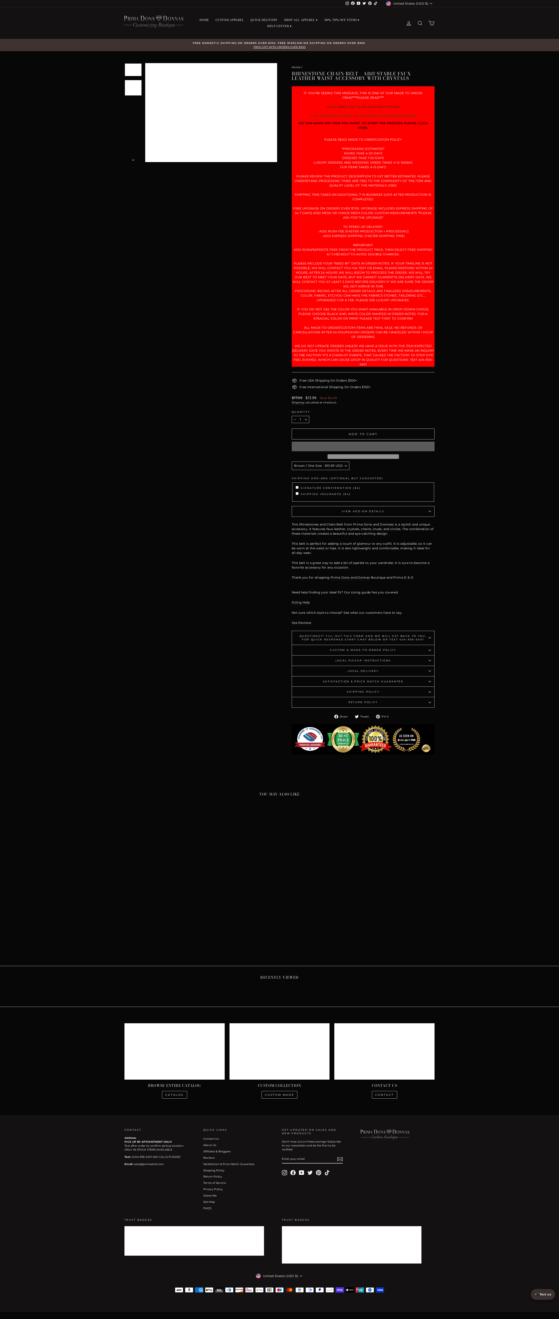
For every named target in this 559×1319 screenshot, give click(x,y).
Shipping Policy (363, 691)
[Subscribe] (340, 1159)
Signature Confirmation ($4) (331, 487)
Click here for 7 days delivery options (363, 107)
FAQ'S (207, 1208)
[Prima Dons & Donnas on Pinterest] (318, 1172)
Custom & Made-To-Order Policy (363, 650)
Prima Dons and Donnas (350, 577)
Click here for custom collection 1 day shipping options (363, 116)
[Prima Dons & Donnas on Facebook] (293, 1172)
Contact (384, 1094)
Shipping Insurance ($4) (326, 494)
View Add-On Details (363, 511)
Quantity (301, 411)
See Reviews (301, 623)
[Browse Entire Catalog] (174, 1051)
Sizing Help (301, 602)
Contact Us (211, 1138)
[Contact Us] (384, 1051)
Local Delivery (363, 670)
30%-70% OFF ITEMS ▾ (342, 20)
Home (296, 67)
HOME (204, 20)
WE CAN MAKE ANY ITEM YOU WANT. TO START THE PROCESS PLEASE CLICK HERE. (363, 125)
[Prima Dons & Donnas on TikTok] (327, 1172)
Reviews (209, 1157)
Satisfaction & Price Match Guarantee (363, 681)
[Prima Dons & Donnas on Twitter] (310, 1172)
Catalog (174, 1094)
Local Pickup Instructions (363, 660)
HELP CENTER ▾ (279, 26)
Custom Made (279, 1094)
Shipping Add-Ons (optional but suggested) (337, 478)
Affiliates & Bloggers (217, 1151)
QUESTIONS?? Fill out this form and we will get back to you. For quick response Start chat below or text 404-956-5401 (363, 637)
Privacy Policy (213, 1189)
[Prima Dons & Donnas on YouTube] (301, 1172)
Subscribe (210, 1195)
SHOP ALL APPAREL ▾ (301, 20)
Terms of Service (214, 1182)
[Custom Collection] (279, 1051)
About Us (209, 1145)
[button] (363, 446)
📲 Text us (543, 1294)
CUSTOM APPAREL (230, 20)
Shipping (298, 402)
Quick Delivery (264, 20)
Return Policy (363, 702)
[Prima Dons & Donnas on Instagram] (284, 1172)
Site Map (209, 1201)
